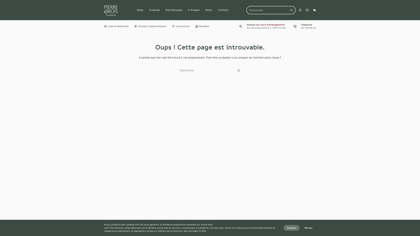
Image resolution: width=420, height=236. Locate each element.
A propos (194, 10)
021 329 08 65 (308, 28)
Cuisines (154, 10)
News (208, 10)
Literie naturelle (118, 26)
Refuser (308, 227)
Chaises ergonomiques (152, 26)
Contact (223, 10)
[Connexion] (300, 10)
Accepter (291, 227)
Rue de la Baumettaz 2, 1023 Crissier (266, 28)
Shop (140, 10)
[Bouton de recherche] (291, 10)
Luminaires (183, 26)
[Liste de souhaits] (307, 10)
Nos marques (174, 10)
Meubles (204, 26)
